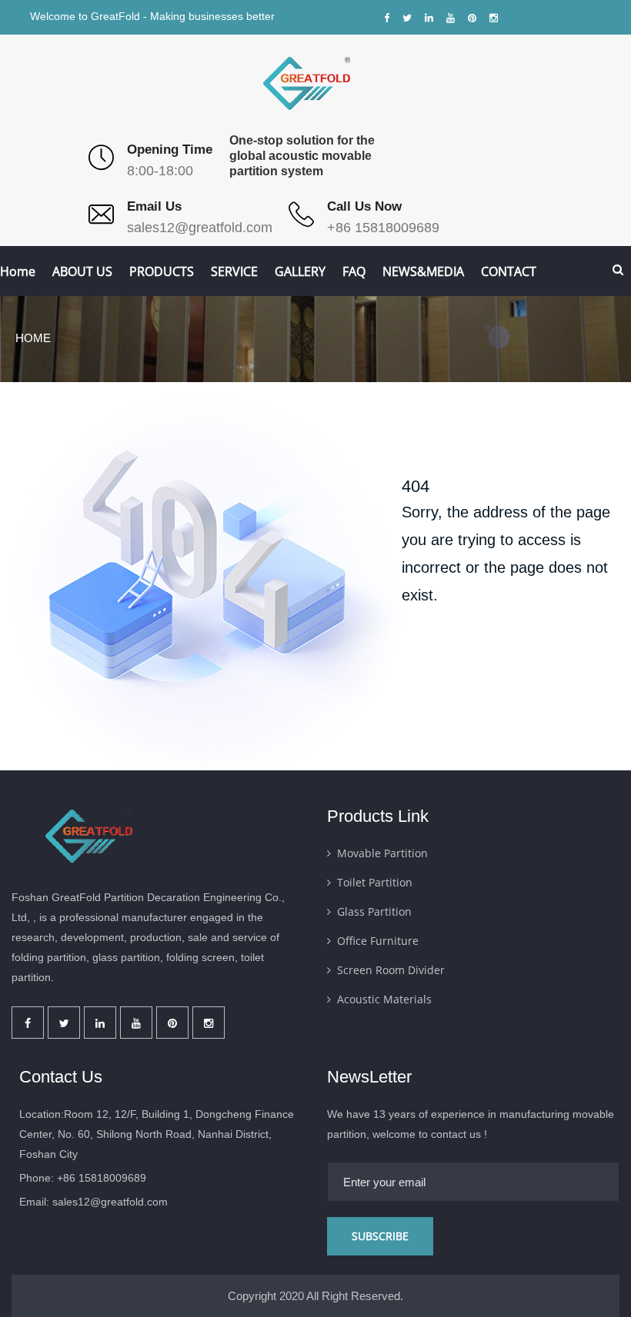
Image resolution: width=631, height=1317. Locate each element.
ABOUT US (82, 271)
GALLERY (300, 271)
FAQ (354, 271)
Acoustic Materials (384, 999)
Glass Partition (374, 911)
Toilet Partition (374, 882)
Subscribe (380, 1236)
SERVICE (234, 271)
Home (17, 271)
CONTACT (508, 271)
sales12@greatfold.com (199, 227)
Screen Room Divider (391, 970)
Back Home (453, 658)
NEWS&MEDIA (423, 271)
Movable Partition (382, 853)
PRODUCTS (161, 271)
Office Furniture (378, 940)
